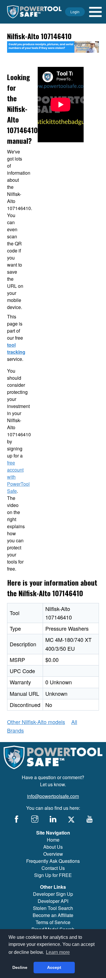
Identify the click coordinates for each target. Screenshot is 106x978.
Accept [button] (54, 967)
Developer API (53, 901)
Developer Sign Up (53, 894)
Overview (53, 853)
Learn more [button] (58, 952)
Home (53, 839)
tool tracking (16, 348)
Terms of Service (53, 922)
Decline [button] (19, 967)
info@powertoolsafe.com (53, 796)
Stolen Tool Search (53, 908)
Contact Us (53, 868)
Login (75, 11)
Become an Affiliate (53, 915)
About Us (53, 846)
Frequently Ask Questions (53, 861)
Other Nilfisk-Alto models (36, 722)
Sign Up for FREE (53, 875)
